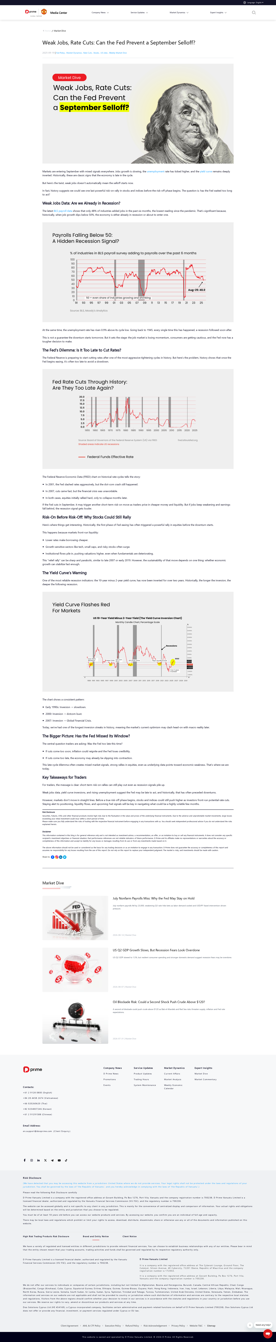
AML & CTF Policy (91, 1325)
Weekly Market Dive (118, 52)
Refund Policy (132, 1325)
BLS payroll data (63, 211)
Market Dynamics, (74, 52)
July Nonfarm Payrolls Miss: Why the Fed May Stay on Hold (153, 898)
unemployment (156, 171)
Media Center (58, 12)
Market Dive (60, 30)
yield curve (205, 171)
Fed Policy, (61, 52)
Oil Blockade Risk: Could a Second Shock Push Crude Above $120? (159, 1002)
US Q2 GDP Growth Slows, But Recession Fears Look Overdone (156, 950)
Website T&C (196, 1325)
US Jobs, (105, 52)
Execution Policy (113, 1325)
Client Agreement (69, 1325)
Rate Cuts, (88, 52)
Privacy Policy (178, 1325)
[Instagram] (56, 857)
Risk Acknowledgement (155, 1325)
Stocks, (97, 52)
